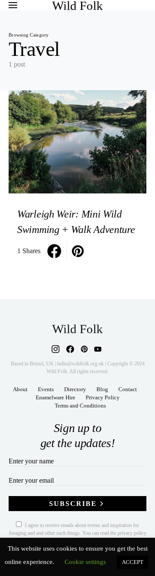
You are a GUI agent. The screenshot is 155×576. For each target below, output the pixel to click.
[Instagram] (55, 349)
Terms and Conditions (80, 406)
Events (46, 389)
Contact (127, 389)
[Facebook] (70, 349)
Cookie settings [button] (85, 561)
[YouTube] (98, 349)
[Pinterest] (84, 349)
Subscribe (73, 503)
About (20, 389)
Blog (102, 389)
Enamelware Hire (55, 398)
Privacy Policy (103, 398)
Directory (75, 389)
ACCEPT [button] (132, 562)
